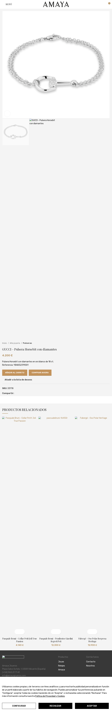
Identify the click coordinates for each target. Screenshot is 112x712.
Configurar (19, 706)
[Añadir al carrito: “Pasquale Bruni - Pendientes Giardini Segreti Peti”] (53, 631)
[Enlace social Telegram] (26, 393)
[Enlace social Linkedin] (23, 393)
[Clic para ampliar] (7, 114)
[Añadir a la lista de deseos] (22, 631)
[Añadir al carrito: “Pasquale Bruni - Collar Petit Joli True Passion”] (17, 631)
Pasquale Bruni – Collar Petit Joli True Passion (19, 640)
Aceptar (92, 706)
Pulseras (27, 343)
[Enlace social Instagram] (91, 674)
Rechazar (55, 706)
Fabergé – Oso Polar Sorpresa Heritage (92, 640)
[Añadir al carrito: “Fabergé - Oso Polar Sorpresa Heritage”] (89, 631)
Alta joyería (15, 343)
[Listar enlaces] (70, 661)
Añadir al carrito (14, 372)
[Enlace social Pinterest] (19, 393)
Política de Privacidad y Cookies (50, 696)
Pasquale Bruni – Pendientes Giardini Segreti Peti (56, 640)
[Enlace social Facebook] (16, 393)
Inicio (4, 343)
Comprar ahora (40, 372)
